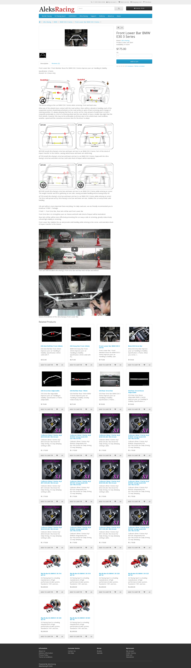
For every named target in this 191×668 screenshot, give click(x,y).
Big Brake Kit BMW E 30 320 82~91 (109, 574)
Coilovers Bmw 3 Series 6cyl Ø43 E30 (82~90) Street (109, 482)
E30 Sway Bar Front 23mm (80, 346)
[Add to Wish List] (118, 27)
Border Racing (47, 16)
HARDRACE (72, 16)
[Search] (119, 8)
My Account (130, 651)
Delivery (102, 16)
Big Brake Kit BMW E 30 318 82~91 (80, 574)
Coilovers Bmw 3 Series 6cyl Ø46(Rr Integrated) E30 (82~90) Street (80, 529)
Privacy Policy (43, 655)
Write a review (139, 66)
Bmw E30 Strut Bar (135, 346)
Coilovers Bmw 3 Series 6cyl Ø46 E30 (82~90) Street (51, 528)
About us (111, 16)
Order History (131, 653)
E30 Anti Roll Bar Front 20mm (52, 346)
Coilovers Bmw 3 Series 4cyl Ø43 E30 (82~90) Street (51, 436)
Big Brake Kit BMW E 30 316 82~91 (51, 574)
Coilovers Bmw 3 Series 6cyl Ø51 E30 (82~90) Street (109, 528)
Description (44, 63)
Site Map (71, 653)
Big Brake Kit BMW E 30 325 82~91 (51, 619)
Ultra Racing (83, 16)
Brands (99, 651)
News (119, 16)
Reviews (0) (56, 63)
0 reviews (129, 66)
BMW (55, 22)
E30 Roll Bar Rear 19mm (78, 391)
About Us (42, 651)
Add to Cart (134, 61)
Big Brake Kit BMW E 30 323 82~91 (138, 574)
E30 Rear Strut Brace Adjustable (136, 391)
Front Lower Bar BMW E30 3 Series (87, 22)
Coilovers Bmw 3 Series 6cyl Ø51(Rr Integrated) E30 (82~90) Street (138, 529)
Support (93, 16)
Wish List (129, 655)
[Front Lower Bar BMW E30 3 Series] (76, 38)
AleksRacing (52, 664)
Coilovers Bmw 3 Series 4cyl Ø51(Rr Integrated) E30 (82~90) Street (80, 483)
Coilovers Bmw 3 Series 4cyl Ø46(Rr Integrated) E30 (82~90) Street (138, 436)
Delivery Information (46, 653)
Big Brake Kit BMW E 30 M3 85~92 (80, 619)
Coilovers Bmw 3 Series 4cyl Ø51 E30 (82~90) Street (51, 482)
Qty (117, 52)
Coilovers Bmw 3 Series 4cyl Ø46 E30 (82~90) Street (109, 436)
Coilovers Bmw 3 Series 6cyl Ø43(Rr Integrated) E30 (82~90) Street (138, 483)
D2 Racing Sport (60, 16)
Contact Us (72, 651)
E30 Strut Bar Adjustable (50, 391)
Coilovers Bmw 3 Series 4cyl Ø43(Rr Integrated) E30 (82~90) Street (80, 436)
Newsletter (130, 657)
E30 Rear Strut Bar (106, 391)
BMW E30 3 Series (66, 22)
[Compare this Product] (122, 27)
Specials (99, 653)
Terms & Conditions (45, 657)
